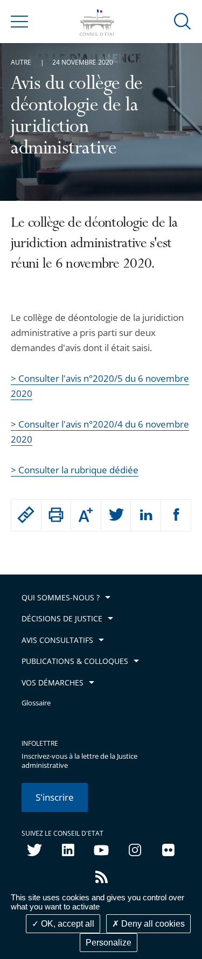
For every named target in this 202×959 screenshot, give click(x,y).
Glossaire (36, 703)
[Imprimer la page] (56, 515)
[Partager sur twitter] (116, 515)
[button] (182, 21)
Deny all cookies (152, 923)
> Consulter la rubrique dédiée (74, 470)
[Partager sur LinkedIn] (146, 515)
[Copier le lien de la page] (26, 515)
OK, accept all (66, 923)
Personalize (108, 942)
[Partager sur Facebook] (176, 515)
